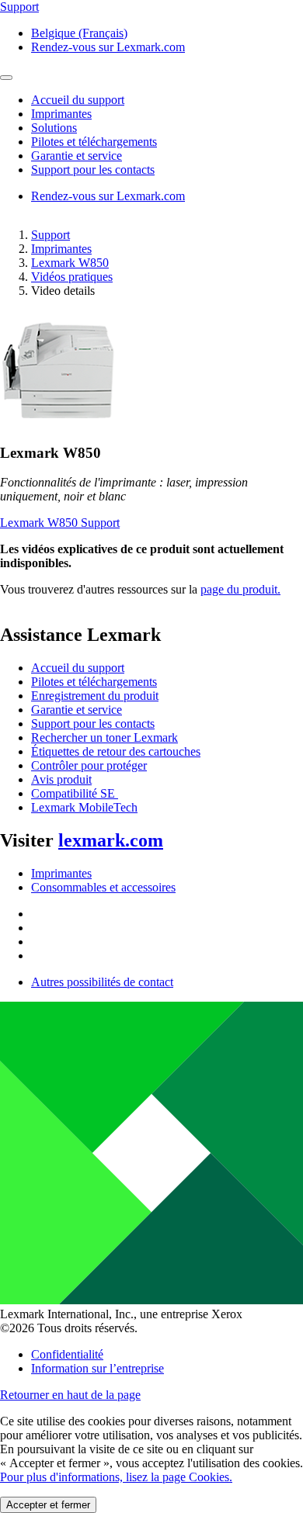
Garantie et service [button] (76, 155)
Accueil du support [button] (77, 99)
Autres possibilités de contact (102, 981)
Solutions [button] (54, 127)
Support (50, 234)
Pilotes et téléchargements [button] (94, 141)
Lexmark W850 (70, 262)
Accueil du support (77, 667)
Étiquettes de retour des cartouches (115, 751)
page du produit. (240, 589)
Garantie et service (76, 709)
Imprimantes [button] (61, 113)
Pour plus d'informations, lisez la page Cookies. (116, 1477)
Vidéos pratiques (72, 276)
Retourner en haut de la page (70, 1394)
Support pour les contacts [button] (93, 169)
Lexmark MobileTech (84, 807)
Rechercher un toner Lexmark (104, 737)
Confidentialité (67, 1354)
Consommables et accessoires (103, 887)
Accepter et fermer (48, 1505)
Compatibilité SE (74, 793)
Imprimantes (61, 248)
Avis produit (61, 779)
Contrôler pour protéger (89, 765)
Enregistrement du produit (94, 695)
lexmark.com (110, 840)
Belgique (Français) (79, 33)
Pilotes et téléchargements (94, 681)
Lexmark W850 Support (60, 522)
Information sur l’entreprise (97, 1368)
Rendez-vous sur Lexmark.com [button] (108, 47)
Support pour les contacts (93, 723)
